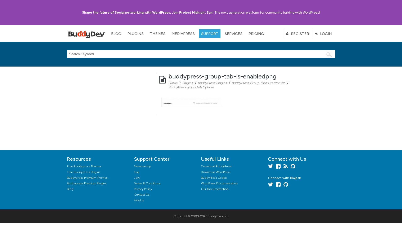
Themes (157, 33)
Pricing (256, 33)
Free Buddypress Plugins (83, 172)
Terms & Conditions (147, 183)
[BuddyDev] (87, 33)
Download (216, 166)
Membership (142, 166)
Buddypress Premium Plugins (86, 183)
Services (233, 33)
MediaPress (183, 33)
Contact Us (141, 194)
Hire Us (139, 200)
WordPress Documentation (219, 183)
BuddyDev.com (218, 216)
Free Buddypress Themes (84, 166)
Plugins (136, 33)
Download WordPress (215, 172)
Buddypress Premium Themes (87, 178)
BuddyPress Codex (214, 178)
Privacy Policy (143, 189)
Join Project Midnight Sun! (148, 12)
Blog (116, 33)
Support (209, 33)
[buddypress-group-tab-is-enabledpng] (191, 98)
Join (137, 178)
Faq (136, 172)
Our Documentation (214, 189)
